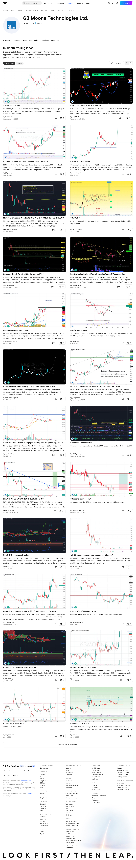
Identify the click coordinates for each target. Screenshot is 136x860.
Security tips (70, 842)
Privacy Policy (70, 836)
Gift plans (69, 774)
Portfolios (43, 817)
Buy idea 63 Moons (78, 330)
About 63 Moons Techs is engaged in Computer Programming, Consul (33, 443)
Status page (69, 847)
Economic (43, 804)
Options (42, 821)
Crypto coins (44, 781)
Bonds (42, 778)
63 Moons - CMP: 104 (79, 723)
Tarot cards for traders (73, 823)
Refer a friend (96, 772)
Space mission (70, 806)
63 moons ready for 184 (80, 499)
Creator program (97, 774)
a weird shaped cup (11, 105)
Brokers (80, 3)
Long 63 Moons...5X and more (83, 667)
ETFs (41, 776)
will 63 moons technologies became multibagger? (91, 555)
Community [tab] (33, 40)
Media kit (68, 815)
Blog (67, 808)
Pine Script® (44, 825)
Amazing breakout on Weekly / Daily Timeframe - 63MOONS (29, 386)
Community (59, 3)
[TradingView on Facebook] (8, 770)
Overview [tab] (6, 40)
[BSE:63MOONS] (72, 270)
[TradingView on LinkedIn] (20, 770)
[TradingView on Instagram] (16, 770)
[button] (53, 3)
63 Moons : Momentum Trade (15, 330)
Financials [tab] (16, 40)
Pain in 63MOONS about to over (84, 611)
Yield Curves (44, 819)
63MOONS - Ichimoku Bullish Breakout (19, 667)
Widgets (119, 768)
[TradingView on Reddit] (32, 770)
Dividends (43, 808)
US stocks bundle (71, 798)
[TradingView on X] (4, 770)
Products (47, 3)
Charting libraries (122, 770)
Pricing (68, 770)
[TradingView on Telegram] (24, 770)
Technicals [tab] (45, 40)
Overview (69, 781)
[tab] (9, 63)
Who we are (69, 804)
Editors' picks (96, 789)
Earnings (43, 806)
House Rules (96, 777)
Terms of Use (70, 832)
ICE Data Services (26, 780)
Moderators (95, 779)
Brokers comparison (72, 785)
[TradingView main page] (5, 3)
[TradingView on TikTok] (28, 770)
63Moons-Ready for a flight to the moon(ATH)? (23, 274)
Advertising (120, 783)
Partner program (122, 787)
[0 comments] (56, 118)
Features (68, 768)
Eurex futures (70, 796)
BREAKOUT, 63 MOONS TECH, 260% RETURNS (23, 499)
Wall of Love (96, 770)
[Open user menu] (117, 3)
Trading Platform (122, 777)
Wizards (94, 798)
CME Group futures (72, 793)
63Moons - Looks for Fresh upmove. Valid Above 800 (26, 162)
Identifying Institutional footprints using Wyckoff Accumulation (97, 274)
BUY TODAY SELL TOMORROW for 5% (86, 105)
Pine (41, 787)
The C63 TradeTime (72, 825)
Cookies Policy (70, 838)
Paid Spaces (96, 802)
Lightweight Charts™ (123, 772)
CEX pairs (43, 783)
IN (112, 3)
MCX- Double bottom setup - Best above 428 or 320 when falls (97, 386)
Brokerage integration (124, 785)
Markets (70, 3)
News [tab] (25, 40)
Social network (96, 768)
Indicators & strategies (99, 796)
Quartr (30, 793)
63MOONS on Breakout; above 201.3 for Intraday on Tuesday (29, 611)
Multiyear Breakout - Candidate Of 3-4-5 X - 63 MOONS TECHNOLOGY (33, 218)
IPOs (41, 810)
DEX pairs (43, 785)
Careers (68, 813)
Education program (123, 789)
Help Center (69, 810)
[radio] (127, 63)
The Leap (69, 787)
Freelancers (95, 800)
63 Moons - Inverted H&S (81, 443)
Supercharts (44, 768)
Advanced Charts (122, 774)
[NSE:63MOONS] (5, 101)
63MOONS (75, 218)
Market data (69, 772)
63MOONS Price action (80, 162)
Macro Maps (44, 823)
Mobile (42, 832)
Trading (94, 785)
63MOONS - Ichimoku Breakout (16, 555)
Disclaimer (69, 834)
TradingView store (71, 821)
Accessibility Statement (73, 840)
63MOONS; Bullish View (13, 723)
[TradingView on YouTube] (12, 770)
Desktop (42, 834)
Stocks (42, 774)
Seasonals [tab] (55, 40)
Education (95, 787)
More (88, 3)
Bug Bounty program (72, 845)
